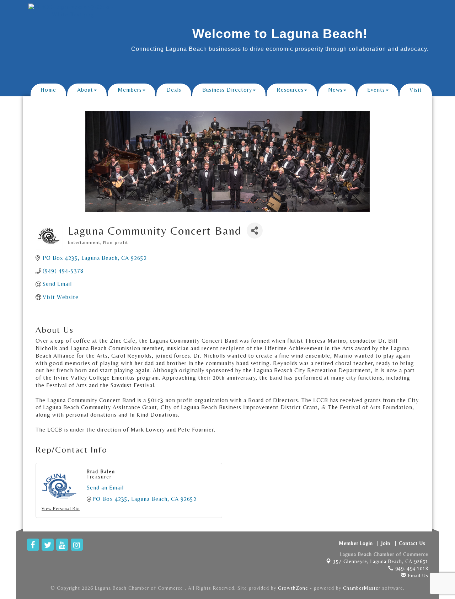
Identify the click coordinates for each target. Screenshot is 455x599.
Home (48, 89)
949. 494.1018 (411, 568)
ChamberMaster (361, 588)
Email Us (417, 575)
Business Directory (227, 89)
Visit (416, 89)
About (85, 89)
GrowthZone (293, 588)
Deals (173, 89)
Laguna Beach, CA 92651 (380, 561)
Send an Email (105, 487)
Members (130, 89)
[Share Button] (255, 231)
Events (376, 89)
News (335, 89)
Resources (290, 89)
